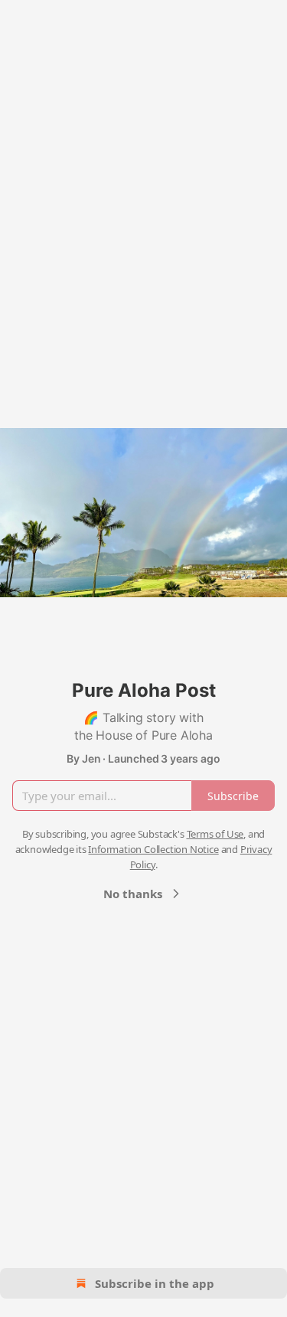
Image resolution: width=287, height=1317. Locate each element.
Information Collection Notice (153, 849)
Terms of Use (215, 834)
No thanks (132, 893)
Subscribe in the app (154, 1283)
